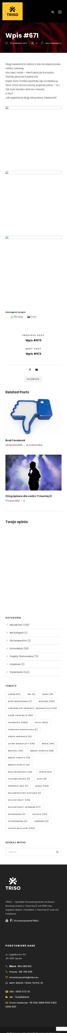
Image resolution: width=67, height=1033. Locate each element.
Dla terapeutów (18, 640)
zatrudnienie (18, 821)
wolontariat (19, 800)
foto (41, 722)
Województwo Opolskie (24, 793)
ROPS (42, 779)
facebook (33, 379)
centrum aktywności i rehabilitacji (32, 708)
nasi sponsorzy (20, 772)
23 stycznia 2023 (14, 445)
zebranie (41, 821)
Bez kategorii (17, 632)
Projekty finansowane (21, 656)
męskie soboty (19, 765)
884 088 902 (24, 966)
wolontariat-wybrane (24, 807)
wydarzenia (17, 814)
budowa (47, 701)
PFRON (45, 772)
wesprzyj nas (18, 786)
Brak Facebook (15, 440)
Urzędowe (15, 664)
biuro (47, 694)
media (48, 743)
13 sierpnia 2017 (18, 43)
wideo (42, 786)
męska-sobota (42, 750)
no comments (53, 43)
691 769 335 (25, 971)
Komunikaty (16, 648)
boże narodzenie (20, 701)
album (14, 694)
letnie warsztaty (21, 743)
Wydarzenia (16, 672)
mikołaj (15, 750)
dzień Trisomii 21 (20, 715)
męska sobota (19, 757)
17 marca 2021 (12, 500)
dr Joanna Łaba (34, 445)
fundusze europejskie (23, 729)
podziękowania (19, 779)
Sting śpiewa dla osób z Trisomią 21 (28, 496)
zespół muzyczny (21, 828)
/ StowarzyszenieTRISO (25, 920)
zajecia (40, 814)
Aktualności (16, 624)
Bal (32, 694)
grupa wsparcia (20, 736)
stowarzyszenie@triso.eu (23, 977)
